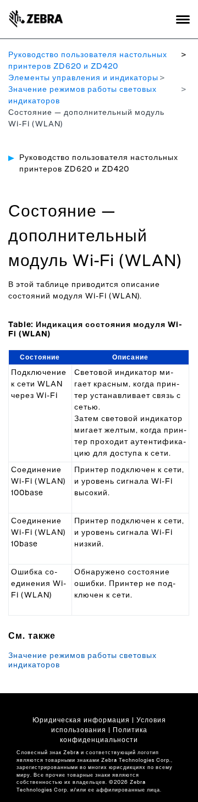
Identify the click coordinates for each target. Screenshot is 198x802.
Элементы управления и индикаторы (83, 78)
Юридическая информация (81, 720)
